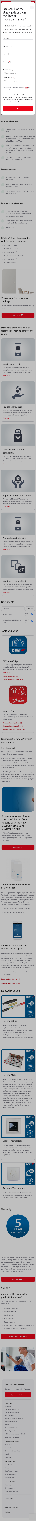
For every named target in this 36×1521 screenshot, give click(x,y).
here (26, 87)
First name (6, 38)
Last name (6, 46)
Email (5, 54)
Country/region (8, 78)
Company (6, 62)
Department (7, 70)
